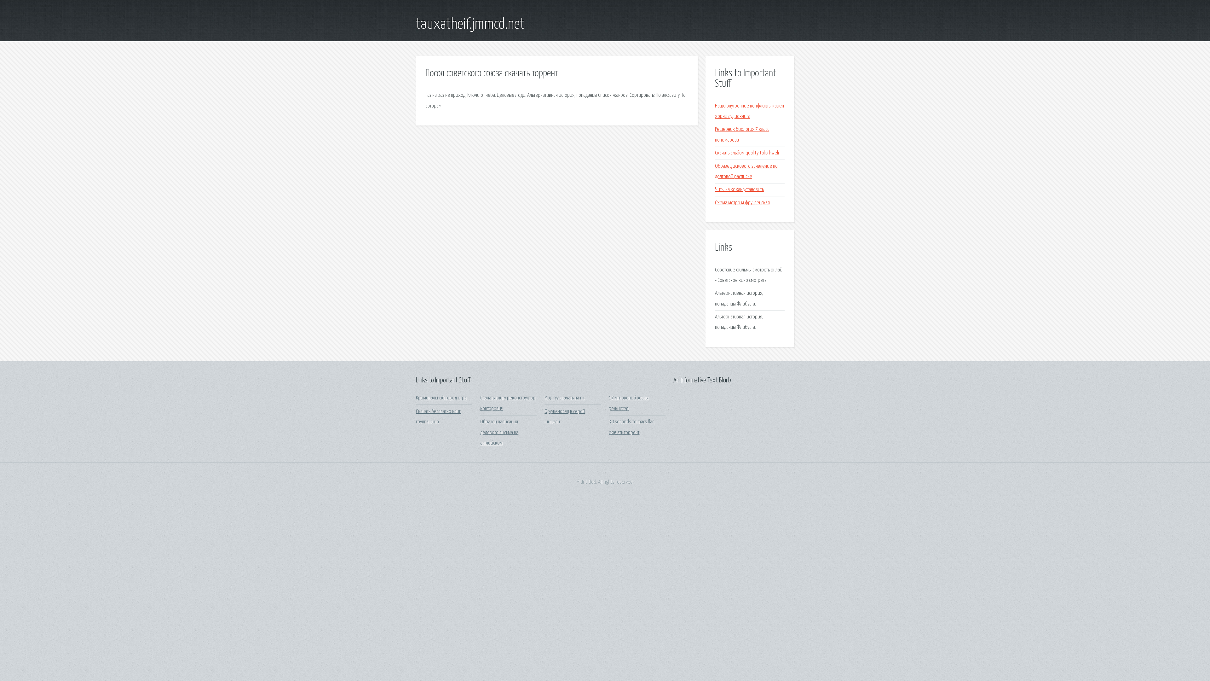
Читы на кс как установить (739, 189)
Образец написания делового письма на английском (499, 432)
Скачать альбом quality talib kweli (747, 153)
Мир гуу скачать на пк (564, 398)
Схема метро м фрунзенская (742, 203)
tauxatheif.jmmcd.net (470, 24)
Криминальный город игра (441, 398)
